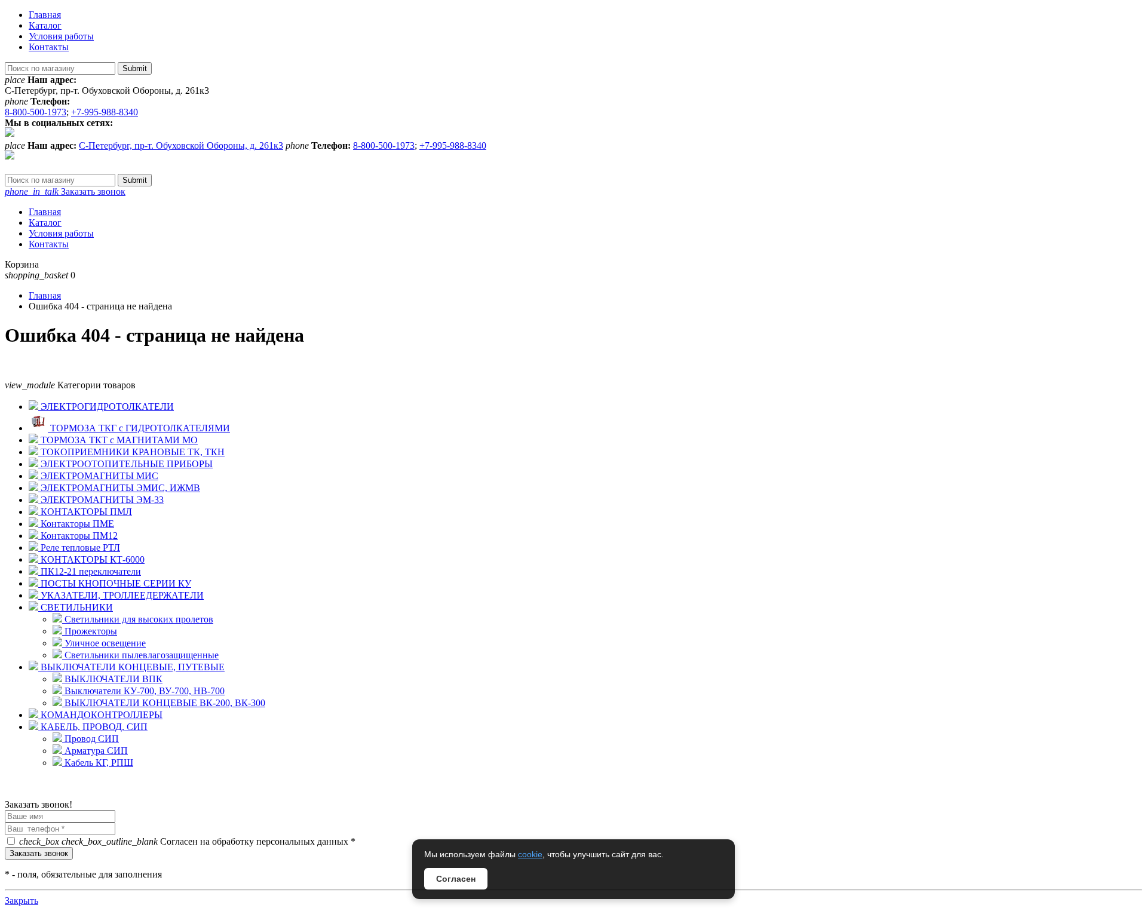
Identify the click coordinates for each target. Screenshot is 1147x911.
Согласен (456, 879)
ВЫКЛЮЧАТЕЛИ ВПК (112, 679)
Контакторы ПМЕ (76, 524)
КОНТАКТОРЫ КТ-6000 (91, 559)
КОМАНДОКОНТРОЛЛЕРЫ (100, 715)
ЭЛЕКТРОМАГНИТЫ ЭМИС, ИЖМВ (119, 488)
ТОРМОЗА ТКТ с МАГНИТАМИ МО (118, 440)
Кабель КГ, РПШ (97, 762)
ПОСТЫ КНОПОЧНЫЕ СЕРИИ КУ (114, 583)
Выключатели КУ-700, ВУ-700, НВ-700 (143, 691)
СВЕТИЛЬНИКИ (75, 607)
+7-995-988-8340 (104, 112)
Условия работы (61, 36)
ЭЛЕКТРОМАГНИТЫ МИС (98, 476)
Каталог (45, 25)
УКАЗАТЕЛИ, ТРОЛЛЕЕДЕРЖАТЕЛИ (121, 595)
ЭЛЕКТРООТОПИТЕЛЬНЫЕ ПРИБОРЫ (125, 464)
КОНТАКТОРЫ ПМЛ (85, 512)
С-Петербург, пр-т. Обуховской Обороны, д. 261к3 (181, 145)
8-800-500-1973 (35, 112)
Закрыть (21, 900)
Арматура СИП (95, 751)
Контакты (49, 47)
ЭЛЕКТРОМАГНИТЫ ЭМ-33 (101, 500)
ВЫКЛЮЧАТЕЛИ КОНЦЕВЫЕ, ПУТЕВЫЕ (131, 667)
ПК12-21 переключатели (89, 571)
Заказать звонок (65, 191)
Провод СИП (90, 739)
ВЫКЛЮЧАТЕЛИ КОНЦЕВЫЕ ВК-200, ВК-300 (163, 703)
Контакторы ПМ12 (78, 535)
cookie (530, 854)
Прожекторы (89, 631)
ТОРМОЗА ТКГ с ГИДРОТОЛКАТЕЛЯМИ (139, 428)
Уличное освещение (104, 643)
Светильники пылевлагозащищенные (140, 655)
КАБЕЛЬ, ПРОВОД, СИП (93, 727)
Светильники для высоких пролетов (137, 619)
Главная (45, 15)
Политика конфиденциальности (70, 794)
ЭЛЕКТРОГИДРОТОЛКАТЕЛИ (106, 406)
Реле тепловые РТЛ (79, 547)
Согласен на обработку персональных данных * (187, 841)
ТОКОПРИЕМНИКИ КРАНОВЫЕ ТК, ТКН (131, 452)
